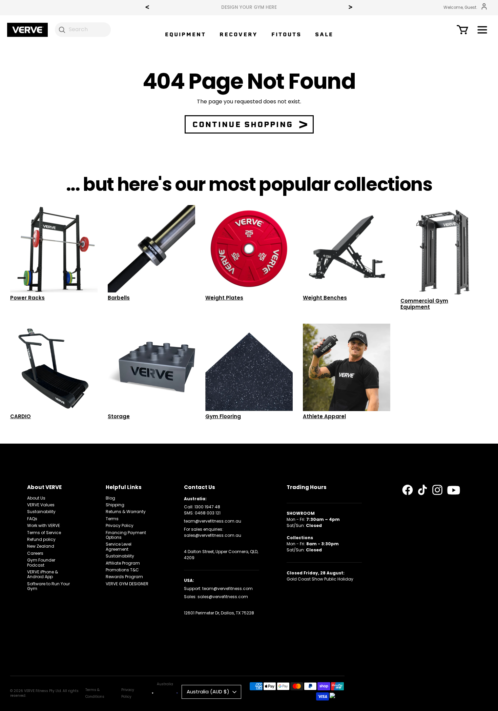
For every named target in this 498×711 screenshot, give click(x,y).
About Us (36, 498)
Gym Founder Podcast (41, 562)
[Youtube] (454, 490)
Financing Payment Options (126, 535)
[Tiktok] (422, 489)
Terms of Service (44, 532)
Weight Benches (325, 297)
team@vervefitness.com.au (212, 521)
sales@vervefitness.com (223, 597)
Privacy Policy (119, 525)
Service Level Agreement (118, 546)
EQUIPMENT (185, 34)
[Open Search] (62, 29)
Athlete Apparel (324, 416)
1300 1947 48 (207, 507)
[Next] (351, 8)
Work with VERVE (43, 525)
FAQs (32, 519)
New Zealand (40, 546)
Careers (35, 553)
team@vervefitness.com (227, 588)
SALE (324, 34)
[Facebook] (407, 489)
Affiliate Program (123, 563)
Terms (112, 519)
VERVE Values (41, 505)
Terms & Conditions (94, 693)
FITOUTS (286, 34)
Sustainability (41, 511)
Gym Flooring (223, 416)
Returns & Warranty (126, 511)
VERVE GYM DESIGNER (127, 584)
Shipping (115, 505)
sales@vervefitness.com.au (212, 535)
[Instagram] (437, 489)
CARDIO (20, 416)
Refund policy (41, 539)
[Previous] (147, 8)
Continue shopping (242, 124)
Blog (110, 498)
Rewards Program (124, 577)
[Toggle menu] (482, 31)
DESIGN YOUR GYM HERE (249, 7)
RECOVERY (239, 34)
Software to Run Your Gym (48, 586)
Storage (119, 416)
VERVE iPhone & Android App (42, 574)
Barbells (119, 297)
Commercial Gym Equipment (424, 303)
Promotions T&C (122, 570)
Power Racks (27, 297)
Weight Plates (224, 297)
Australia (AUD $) (208, 691)
